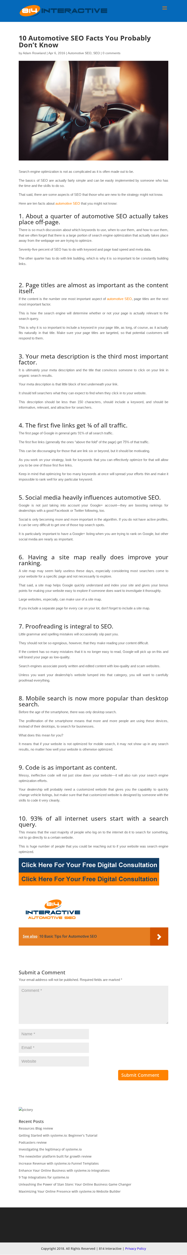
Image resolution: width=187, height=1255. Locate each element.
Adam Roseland (34, 53)
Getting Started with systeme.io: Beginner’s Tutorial (58, 1135)
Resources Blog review (36, 1128)
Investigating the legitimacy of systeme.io (50, 1149)
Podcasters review (33, 1142)
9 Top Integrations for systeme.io (44, 1177)
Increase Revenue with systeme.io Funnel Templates (59, 1163)
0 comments (111, 53)
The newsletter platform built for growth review (55, 1156)
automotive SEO (67, 203)
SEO (96, 53)
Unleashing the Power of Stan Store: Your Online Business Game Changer (75, 1184)
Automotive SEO (79, 53)
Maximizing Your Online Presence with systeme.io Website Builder (70, 1191)
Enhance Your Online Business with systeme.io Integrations (64, 1170)
